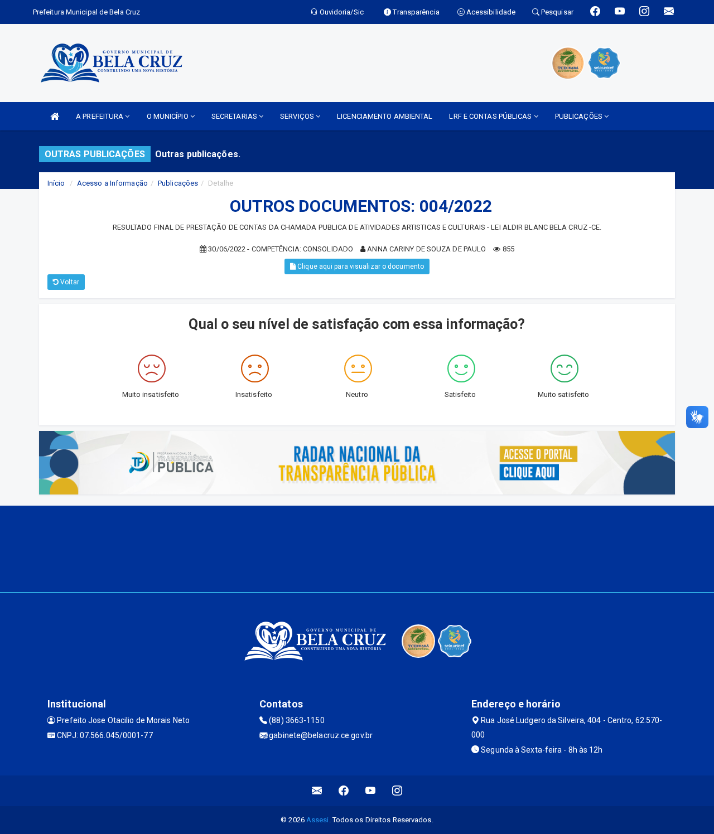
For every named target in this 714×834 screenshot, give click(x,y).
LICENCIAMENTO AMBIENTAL (384, 116)
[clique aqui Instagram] (397, 791)
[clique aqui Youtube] (370, 791)
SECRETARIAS (235, 116)
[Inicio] (55, 116)
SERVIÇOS (298, 116)
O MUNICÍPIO (168, 116)
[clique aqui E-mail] (317, 791)
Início (56, 183)
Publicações (178, 183)
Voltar (69, 282)
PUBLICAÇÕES (579, 116)
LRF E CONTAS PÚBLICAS (491, 116)
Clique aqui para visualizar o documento (360, 266)
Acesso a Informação (112, 183)
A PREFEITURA (100, 116)
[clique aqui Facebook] (344, 791)
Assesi (317, 820)
